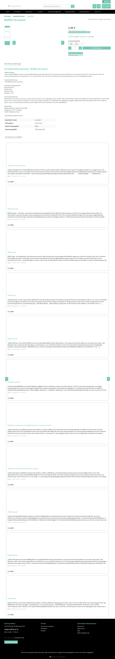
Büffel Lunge (12, 252)
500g (82, 44)
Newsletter (44, 628)
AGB (78, 631)
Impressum (80, 626)
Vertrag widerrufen (11, 642)
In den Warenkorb (96, 48)
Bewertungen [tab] (17, 64)
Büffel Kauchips (13, 209)
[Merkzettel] (94, 6)
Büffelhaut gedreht (14, 382)
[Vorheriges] (14, 43)
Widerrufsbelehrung (83, 633)
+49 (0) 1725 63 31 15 (11, 629)
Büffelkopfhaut (13, 555)
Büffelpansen (12, 598)
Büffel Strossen (13, 339)
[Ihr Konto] (99, 6)
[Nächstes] (62, 43)
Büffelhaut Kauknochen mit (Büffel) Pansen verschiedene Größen (29, 425)
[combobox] (57, 6)
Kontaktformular (19, 638)
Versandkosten (52, 652)
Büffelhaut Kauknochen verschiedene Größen (23, 469)
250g (76, 44)
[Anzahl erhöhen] (80, 48)
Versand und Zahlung (47, 626)
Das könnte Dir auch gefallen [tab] (13, 137)
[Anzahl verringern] (69, 48)
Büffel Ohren (12, 295)
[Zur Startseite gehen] (14, 6)
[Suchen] (72, 6)
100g (70, 44)
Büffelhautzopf (13, 512)
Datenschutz (81, 628)
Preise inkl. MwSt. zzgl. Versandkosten (79, 32)
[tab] (8, 63)
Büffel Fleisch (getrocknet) (16, 166)
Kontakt (43, 631)
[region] (35, 43)
